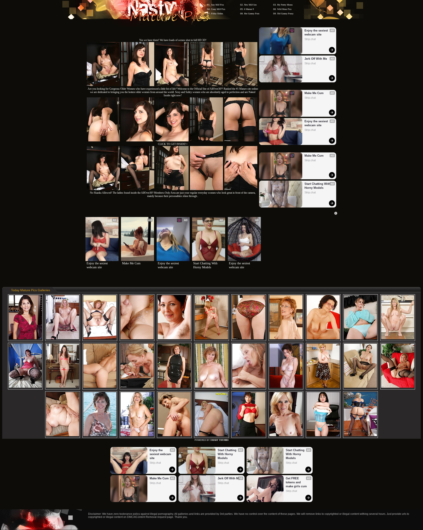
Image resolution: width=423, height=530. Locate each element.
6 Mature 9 (249, 9)
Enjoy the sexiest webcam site (316, 32)
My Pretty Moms (285, 5)
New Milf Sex (250, 5)
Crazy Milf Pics (218, 9)
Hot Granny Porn (251, 13)
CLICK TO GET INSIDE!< (173, 144)
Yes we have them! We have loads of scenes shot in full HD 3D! (172, 40)
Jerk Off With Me (315, 58)
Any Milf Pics (217, 5)
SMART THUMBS (219, 440)
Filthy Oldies (217, 13)
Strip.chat (310, 39)
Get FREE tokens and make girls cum (296, 482)
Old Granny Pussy (285, 13)
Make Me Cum (314, 93)
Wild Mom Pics (284, 9)
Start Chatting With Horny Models (317, 185)
